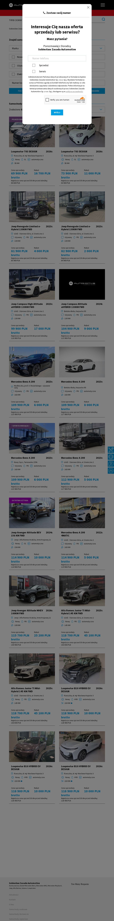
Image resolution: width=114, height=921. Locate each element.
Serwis (42, 71)
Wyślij (57, 112)
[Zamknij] (88, 7)
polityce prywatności (74, 91)
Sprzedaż (44, 65)
